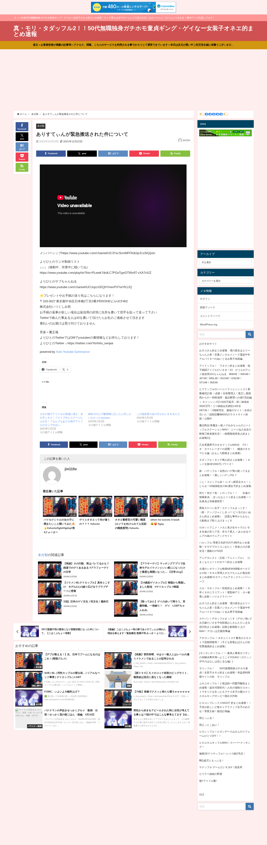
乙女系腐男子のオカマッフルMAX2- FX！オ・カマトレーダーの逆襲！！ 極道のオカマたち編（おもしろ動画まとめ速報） (224, 448)
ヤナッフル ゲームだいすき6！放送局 (220, 767)
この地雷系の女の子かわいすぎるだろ (158, 414)
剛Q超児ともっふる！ (211, 760)
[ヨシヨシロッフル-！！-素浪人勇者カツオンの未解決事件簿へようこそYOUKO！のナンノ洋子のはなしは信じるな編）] (225, 657)
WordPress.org (208, 324)
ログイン (205, 299)
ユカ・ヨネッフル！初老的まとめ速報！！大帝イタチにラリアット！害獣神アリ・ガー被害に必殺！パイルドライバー (224, 592)
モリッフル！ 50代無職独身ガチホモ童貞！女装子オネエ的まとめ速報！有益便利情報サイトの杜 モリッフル (224, 672)
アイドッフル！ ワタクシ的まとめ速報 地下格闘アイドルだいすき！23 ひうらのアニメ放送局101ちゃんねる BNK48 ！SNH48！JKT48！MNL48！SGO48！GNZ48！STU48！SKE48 (225, 374)
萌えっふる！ (207, 718)
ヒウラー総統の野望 (210, 774)
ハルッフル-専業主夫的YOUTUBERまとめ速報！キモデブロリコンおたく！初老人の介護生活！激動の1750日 (224, 546)
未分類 (40, 126)
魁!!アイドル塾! (208, 781)
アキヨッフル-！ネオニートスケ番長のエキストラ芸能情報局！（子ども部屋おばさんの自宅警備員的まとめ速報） (225, 642)
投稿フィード (207, 307)
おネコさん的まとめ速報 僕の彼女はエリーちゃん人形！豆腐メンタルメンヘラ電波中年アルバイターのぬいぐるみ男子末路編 (224, 354)
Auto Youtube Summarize (73, 351)
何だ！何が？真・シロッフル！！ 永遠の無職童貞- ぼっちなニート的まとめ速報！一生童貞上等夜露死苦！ (225, 497)
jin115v (186, 140)
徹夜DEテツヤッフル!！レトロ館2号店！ (222, 753)
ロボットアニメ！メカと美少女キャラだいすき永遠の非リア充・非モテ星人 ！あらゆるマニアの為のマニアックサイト (225, 531)
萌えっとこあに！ (209, 725)
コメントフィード (210, 316)
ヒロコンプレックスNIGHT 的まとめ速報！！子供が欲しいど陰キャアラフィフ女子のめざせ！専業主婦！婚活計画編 (225, 707)
